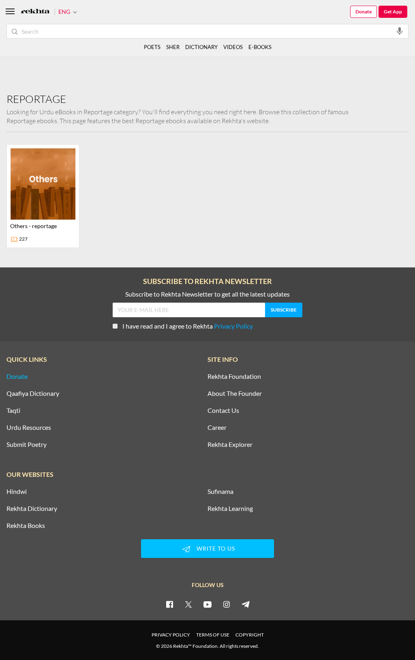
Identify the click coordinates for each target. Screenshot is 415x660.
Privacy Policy (233, 326)
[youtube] (207, 604)
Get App (393, 12)
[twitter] (188, 604)
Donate (363, 12)
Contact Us (223, 410)
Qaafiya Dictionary (32, 393)
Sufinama (220, 491)
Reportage (36, 98)
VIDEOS (233, 47)
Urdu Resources (28, 427)
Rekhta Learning (230, 508)
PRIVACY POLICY (171, 635)
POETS (152, 47)
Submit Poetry (26, 444)
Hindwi (16, 491)
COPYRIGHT (249, 635)
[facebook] (169, 604)
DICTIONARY (201, 47)
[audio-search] (399, 30)
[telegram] (245, 604)
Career (217, 427)
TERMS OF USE (212, 635)
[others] (43, 196)
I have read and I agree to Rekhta (187, 326)
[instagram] (226, 604)
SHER (173, 47)
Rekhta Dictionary (31, 508)
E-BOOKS (260, 47)
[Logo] (35, 12)
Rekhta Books (25, 525)
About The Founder (235, 393)
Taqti (13, 410)
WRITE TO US (216, 548)
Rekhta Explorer (230, 444)
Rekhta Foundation (234, 376)
